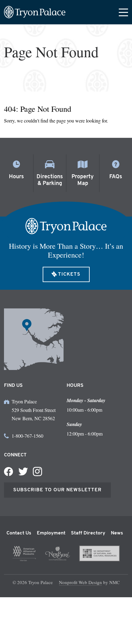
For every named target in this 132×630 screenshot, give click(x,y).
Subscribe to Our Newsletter (57, 490)
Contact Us (18, 533)
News (117, 533)
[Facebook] (8, 471)
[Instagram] (37, 471)
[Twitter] (23, 471)
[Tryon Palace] (34, 12)
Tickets (69, 274)
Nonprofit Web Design (80, 582)
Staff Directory (88, 533)
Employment (51, 533)
